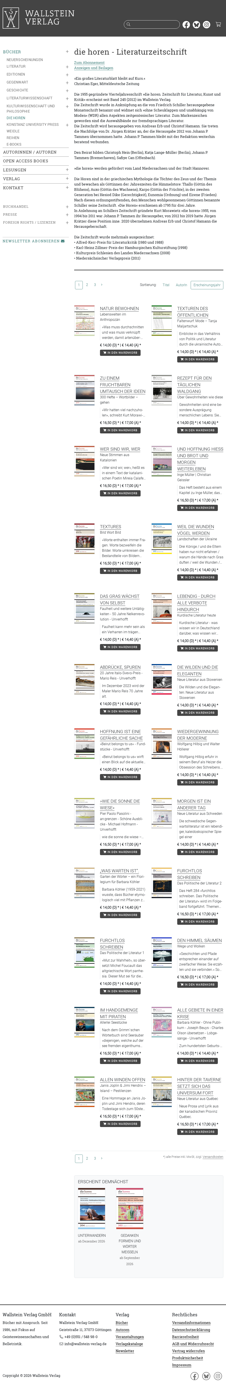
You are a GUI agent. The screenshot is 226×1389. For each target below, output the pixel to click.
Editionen (16, 74)
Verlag (11, 179)
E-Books (14, 144)
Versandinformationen (191, 1322)
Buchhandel (16, 206)
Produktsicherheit (187, 1358)
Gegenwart (17, 82)
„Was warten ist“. (119, 870)
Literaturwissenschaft (29, 98)
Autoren (122, 1329)
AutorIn (181, 285)
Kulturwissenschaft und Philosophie (31, 109)
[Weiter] (101, 285)
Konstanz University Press (33, 124)
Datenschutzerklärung (191, 1329)
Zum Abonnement (89, 62)
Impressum (181, 1365)
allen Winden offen (122, 1079)
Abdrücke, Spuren (120, 667)
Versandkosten (213, 1157)
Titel (166, 285)
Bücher (12, 52)
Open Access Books (25, 161)
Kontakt (13, 188)
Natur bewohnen (119, 308)
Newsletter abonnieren (31, 241)
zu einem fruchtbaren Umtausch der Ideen (122, 384)
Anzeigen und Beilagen (93, 67)
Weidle (13, 131)
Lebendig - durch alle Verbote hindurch (196, 603)
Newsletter (125, 1350)
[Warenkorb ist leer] (218, 25)
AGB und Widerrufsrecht (193, 1343)
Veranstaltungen (130, 1336)
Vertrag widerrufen (188, 1350)
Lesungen (14, 170)
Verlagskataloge (129, 1343)
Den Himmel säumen (199, 940)
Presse (10, 214)
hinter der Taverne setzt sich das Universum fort (199, 1086)
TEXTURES (110, 526)
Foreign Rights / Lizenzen (29, 222)
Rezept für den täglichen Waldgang (194, 384)
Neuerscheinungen (25, 59)
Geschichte (17, 90)
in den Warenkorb (122, 352)
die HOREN (16, 117)
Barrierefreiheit (185, 1336)
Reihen (13, 137)
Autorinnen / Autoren (30, 152)
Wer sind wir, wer (120, 449)
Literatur (16, 66)
